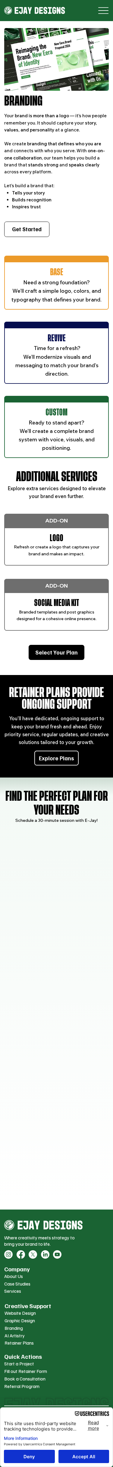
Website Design (20, 1313)
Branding (14, 1328)
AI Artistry (15, 1336)
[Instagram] (8, 1254)
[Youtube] (57, 1254)
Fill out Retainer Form (25, 1371)
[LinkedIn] (45, 1254)
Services (12, 1291)
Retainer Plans (19, 1343)
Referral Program (21, 1386)
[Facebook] (21, 1254)
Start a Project (19, 1364)
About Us (13, 1276)
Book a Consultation (25, 1379)
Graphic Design (20, 1320)
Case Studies (17, 1284)
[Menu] (103, 10)
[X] (33, 1254)
